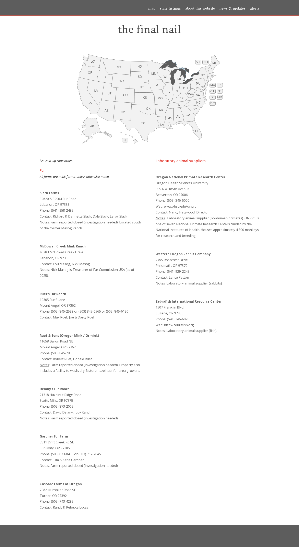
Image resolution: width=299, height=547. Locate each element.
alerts (254, 9)
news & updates (232, 9)
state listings (170, 9)
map (151, 9)
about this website (200, 9)
